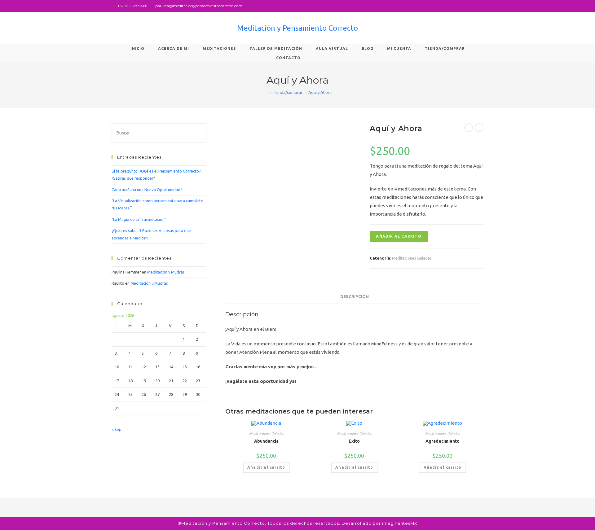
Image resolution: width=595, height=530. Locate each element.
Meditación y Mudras (166, 272)
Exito (354, 441)
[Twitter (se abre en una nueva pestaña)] (467, 6)
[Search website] (317, 58)
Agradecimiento (442, 441)
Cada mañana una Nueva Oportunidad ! (147, 189)
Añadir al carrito (398, 236)
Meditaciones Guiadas (412, 258)
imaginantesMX (399, 523)
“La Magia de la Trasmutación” (139, 219)
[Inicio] (265, 92)
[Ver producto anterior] (468, 127)
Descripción (354, 296)
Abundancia (266, 441)
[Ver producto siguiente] (479, 127)
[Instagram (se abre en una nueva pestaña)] (480, 6)
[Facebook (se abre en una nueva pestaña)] (474, 6)
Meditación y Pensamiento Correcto (297, 28)
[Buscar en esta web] (159, 132)
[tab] (354, 296)
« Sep (116, 429)
